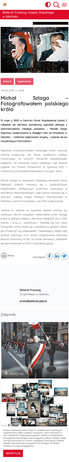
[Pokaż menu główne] (64, 5)
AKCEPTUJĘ (13, 453)
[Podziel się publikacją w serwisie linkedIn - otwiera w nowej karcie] (57, 256)
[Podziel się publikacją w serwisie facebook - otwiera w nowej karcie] (49, 256)
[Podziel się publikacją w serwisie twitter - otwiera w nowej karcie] (64, 256)
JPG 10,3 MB (16, 372)
